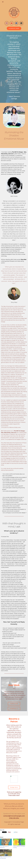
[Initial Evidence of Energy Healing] (19, 842)
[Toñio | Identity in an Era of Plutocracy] (6, 852)
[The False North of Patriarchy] (6, 842)
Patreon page (13, 744)
